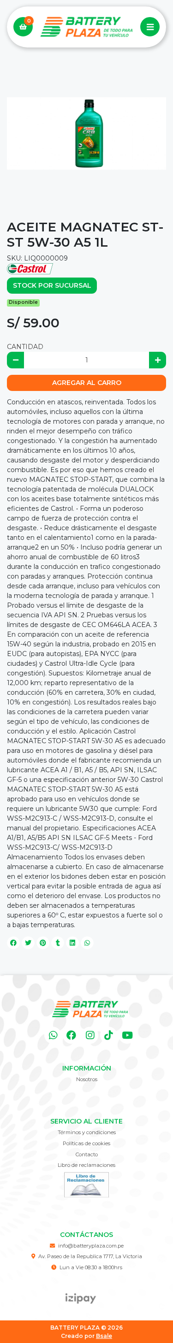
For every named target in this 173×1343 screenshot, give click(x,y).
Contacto (87, 1154)
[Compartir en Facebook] (13, 942)
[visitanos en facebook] (71, 1035)
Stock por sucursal (52, 285)
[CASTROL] (30, 268)
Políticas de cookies (86, 1143)
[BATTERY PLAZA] (86, 27)
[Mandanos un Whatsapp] (52, 1035)
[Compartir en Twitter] (28, 942)
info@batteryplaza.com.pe (91, 1245)
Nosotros (86, 1079)
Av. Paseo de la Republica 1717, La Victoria (90, 1256)
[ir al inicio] (90, 1009)
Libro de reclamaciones (86, 1165)
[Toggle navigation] (150, 26)
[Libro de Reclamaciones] (87, 1184)
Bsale (104, 1335)
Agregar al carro (86, 383)
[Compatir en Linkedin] (72, 942)
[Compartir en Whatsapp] (87, 942)
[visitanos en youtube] (127, 1035)
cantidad (25, 347)
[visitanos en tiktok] (108, 1035)
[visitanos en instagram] (90, 1035)
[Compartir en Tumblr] (57, 942)
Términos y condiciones (87, 1132)
